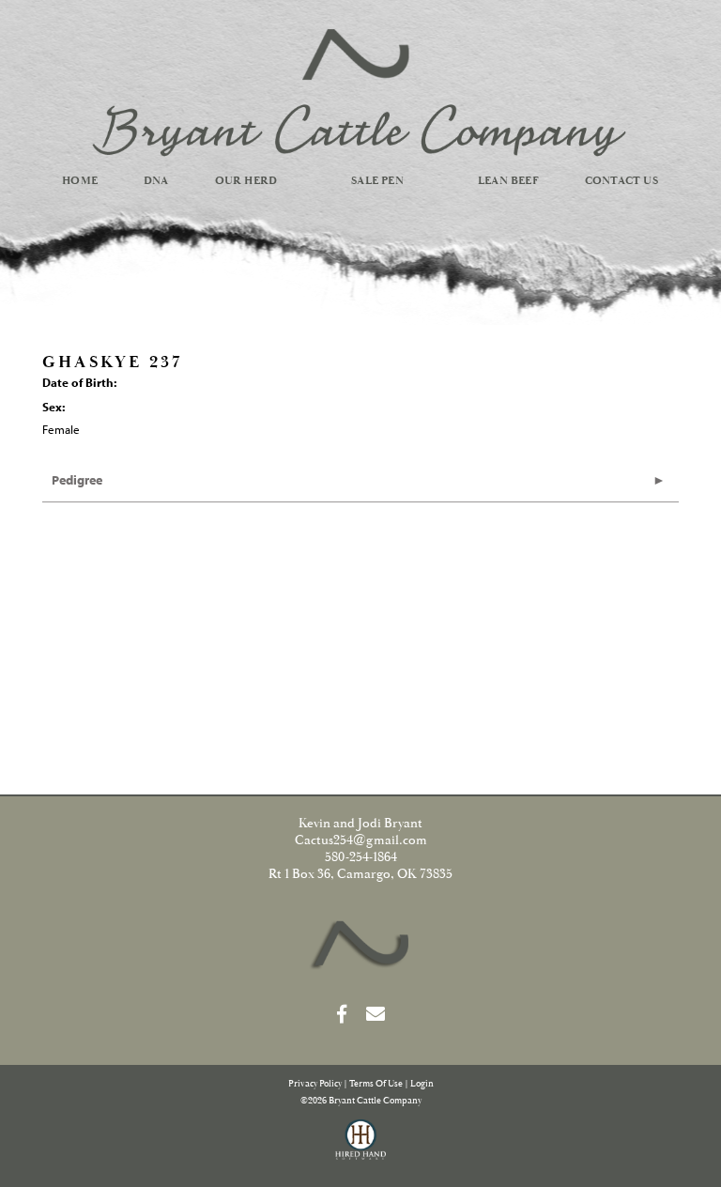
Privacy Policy (315, 1084)
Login (422, 1084)
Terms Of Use (376, 1084)
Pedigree (77, 479)
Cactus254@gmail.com (361, 840)
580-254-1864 (361, 857)
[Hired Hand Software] (361, 1147)
